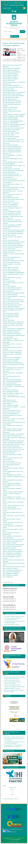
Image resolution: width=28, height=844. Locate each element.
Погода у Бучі (16, 798)
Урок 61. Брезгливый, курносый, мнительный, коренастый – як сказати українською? (12, 415)
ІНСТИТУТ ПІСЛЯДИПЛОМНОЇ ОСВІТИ (14, 24)
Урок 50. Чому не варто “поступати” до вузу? (14, 444)
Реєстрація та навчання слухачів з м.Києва (14, 616)
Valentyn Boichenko (14, 841)
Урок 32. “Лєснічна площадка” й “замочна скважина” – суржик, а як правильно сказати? (13, 493)
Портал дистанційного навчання (11, 624)
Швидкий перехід (7, 8)
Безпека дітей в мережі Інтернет (11, 680)
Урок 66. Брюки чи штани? (9, 400)
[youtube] (15, 11)
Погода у (12, 787)
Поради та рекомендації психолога (12, 685)
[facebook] (13, 11)
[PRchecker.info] (13, 831)
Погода (4, 785)
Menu (16, 36)
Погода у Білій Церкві (8, 798)
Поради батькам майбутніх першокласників (14, 686)
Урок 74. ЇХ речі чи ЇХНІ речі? (10, 383)
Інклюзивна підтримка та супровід (12, 688)
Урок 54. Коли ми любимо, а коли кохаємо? (13, 434)
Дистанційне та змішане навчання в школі (14, 737)
